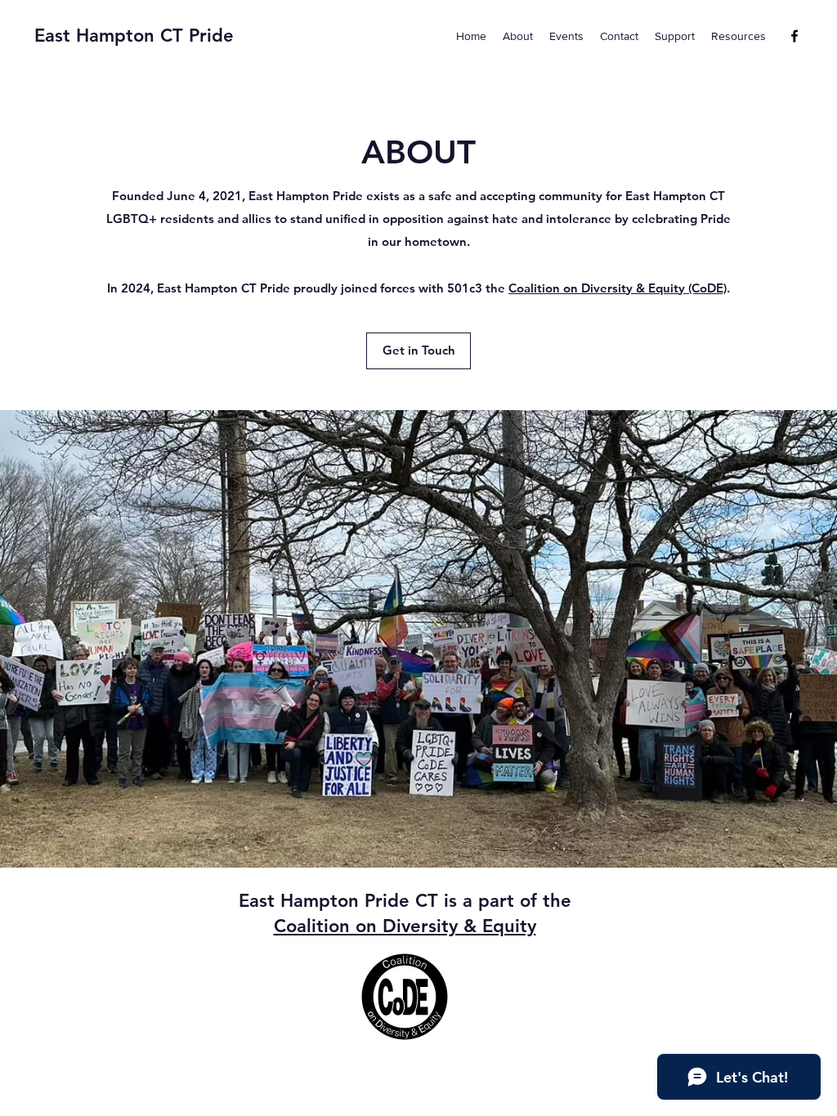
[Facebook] (794, 36)
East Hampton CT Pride (134, 36)
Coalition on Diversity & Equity (405, 926)
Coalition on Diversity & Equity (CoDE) (617, 288)
